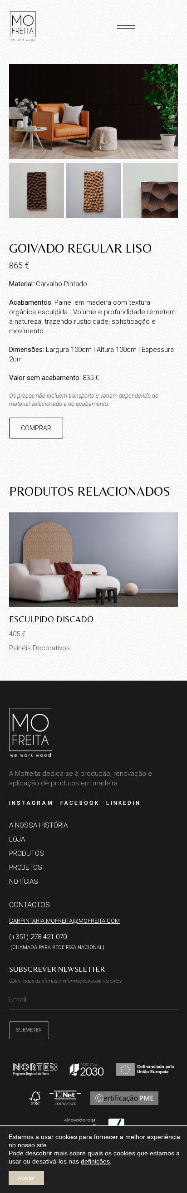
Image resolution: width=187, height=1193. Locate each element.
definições (95, 1161)
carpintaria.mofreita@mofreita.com (64, 920)
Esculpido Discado (51, 619)
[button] (126, 23)
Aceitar (26, 1178)
